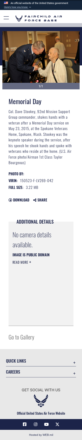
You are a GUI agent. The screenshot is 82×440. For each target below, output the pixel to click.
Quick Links (16, 361)
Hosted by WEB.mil (41, 434)
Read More (21, 262)
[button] (18, 7)
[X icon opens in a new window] (57, 424)
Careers (13, 372)
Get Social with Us (41, 390)
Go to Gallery (21, 336)
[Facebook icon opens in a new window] (25, 424)
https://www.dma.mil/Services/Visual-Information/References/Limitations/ (37, 318)
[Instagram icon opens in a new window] (36, 424)
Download (20, 199)
